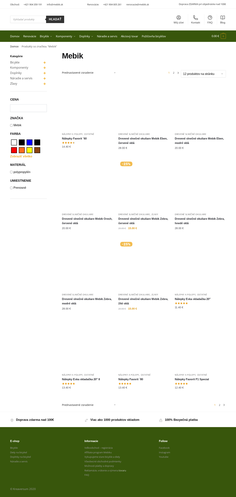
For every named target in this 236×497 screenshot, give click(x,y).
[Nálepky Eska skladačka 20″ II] (87, 345)
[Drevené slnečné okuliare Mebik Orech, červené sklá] (87, 185)
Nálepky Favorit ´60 (74, 138)
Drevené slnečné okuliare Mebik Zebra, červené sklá (143, 221)
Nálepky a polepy (72, 134)
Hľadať (55, 19)
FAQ (210, 22)
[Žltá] (29, 150)
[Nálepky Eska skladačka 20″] (200, 265)
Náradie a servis (21, 78)
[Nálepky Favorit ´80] (143, 345)
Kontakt (195, 22)
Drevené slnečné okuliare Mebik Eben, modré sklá (199, 140)
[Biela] (14, 142)
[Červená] (14, 150)
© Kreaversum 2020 (23, 489)
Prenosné (19, 187)
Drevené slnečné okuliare (134, 134)
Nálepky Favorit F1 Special (192, 379)
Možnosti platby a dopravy (99, 465)
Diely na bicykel (18, 452)
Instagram (164, 452)
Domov (14, 46)
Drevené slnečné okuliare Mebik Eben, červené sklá (142, 140)
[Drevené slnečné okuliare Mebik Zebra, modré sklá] (87, 265)
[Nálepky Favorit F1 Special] (200, 345)
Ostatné (89, 134)
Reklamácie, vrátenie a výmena (101, 470)
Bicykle (15, 62)
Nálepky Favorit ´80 (130, 379)
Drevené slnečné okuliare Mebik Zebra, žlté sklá (143, 301)
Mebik (17, 125)
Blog (222, 22)
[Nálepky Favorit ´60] (87, 104)
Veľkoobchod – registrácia (98, 447)
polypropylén (21, 172)
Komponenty (19, 67)
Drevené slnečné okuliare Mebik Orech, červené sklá (87, 221)
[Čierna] (22, 142)
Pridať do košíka (87, 155)
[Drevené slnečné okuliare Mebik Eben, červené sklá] (143, 104)
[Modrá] (29, 142)
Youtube (163, 456)
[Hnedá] (37, 150)
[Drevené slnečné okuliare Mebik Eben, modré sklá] (200, 104)
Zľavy (155, 214)
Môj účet (179, 22)
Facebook (164, 447)
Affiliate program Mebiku (98, 452)
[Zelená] (37, 142)
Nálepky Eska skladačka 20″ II (81, 379)
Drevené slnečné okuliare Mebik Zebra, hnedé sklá (200, 221)
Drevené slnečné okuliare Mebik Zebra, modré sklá (87, 301)
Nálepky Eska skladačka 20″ (193, 299)
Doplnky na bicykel (20, 456)
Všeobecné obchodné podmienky (102, 461)
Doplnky (16, 73)
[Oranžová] (22, 150)
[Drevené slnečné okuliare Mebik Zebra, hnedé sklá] (200, 185)
